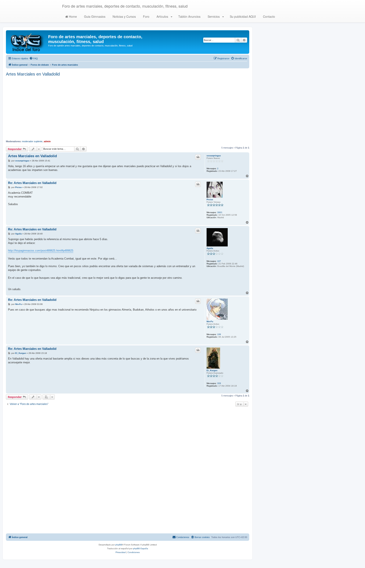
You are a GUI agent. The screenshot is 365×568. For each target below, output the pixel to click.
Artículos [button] (162, 16)
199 (219, 334)
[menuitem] (33, 58)
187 (219, 261)
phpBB (118, 545)
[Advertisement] (127, 108)
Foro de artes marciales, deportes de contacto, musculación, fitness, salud (125, 6)
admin (47, 141)
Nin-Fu (210, 321)
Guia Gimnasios (94, 16)
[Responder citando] (198, 157)
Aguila (210, 248)
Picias (210, 199)
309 (219, 383)
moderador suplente (32, 141)
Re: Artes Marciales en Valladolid (32, 183)
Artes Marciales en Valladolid (33, 74)
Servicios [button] (214, 16)
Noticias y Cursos (124, 16)
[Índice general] (27, 42)
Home (72, 16)
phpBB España (140, 548)
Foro (145, 16)
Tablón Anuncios (188, 16)
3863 (219, 212)
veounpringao (214, 155)
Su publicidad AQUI (242, 16)
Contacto (268, 16)
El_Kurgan (212, 370)
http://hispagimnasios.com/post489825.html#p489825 (40, 250)
